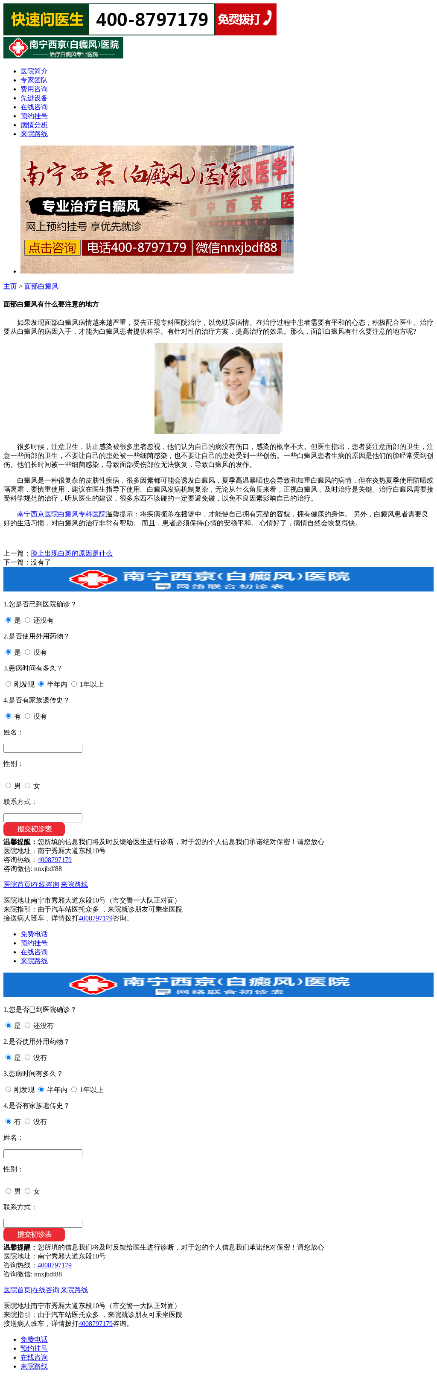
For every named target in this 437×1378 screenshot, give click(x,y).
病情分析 (34, 124)
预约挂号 (34, 115)
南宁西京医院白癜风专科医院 (61, 514)
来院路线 (34, 133)
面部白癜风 (41, 286)
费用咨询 (34, 89)
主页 (10, 286)
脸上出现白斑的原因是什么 (72, 553)
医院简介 (34, 71)
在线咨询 (34, 107)
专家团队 (34, 80)
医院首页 (17, 884)
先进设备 (34, 98)
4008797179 (55, 859)
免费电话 (34, 934)
